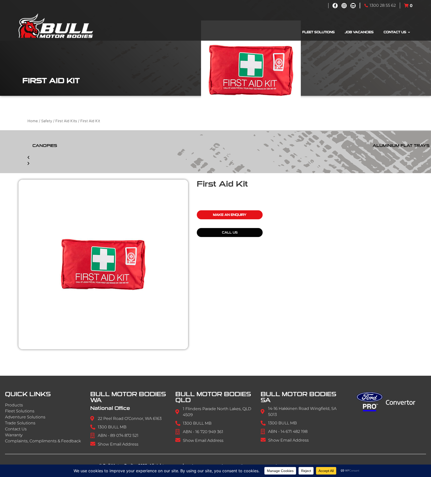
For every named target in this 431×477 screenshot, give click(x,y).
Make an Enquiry (229, 215)
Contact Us (16, 429)
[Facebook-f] (335, 5)
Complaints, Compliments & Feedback (43, 441)
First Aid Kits (66, 121)
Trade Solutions (20, 423)
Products (14, 405)
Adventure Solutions (25, 417)
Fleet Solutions (19, 411)
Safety (46, 121)
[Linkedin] (353, 5)
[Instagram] (344, 5)
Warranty (13, 435)
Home (32, 121)
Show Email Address (118, 444)
